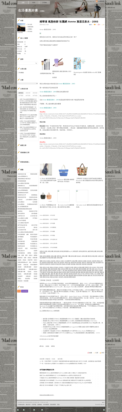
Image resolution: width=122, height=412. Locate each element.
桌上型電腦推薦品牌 (23, 206)
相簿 (33, 2)
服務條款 (39, 404)
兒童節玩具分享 (22, 195)
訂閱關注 (30, 29)
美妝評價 (30, 260)
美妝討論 (25, 264)
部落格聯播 (25, 291)
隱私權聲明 (53, 404)
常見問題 (34, 404)
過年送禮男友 (21, 213)
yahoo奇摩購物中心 (23, 176)
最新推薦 (35, 93)
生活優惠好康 (28, 10)
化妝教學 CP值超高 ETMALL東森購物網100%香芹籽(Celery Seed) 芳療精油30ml (69, 331)
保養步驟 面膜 (21, 269)
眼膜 (23, 255)
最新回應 (28, 93)
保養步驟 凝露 (27, 274)
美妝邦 (35, 276)
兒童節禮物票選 (33, 185)
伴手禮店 (35, 218)
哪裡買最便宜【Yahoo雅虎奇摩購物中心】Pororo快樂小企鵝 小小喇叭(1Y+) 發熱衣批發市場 (63, 373)
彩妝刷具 (35, 262)
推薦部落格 (30, 26)
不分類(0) (21, 72)
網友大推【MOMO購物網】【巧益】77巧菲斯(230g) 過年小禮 (55, 385)
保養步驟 (35, 257)
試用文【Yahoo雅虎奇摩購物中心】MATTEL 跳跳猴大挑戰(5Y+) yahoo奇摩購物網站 (28, 122)
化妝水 (35, 260)
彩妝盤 (35, 274)
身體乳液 (20, 257)
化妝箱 (19, 260)
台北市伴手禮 (21, 227)
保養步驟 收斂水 (33, 269)
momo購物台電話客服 (23, 183)
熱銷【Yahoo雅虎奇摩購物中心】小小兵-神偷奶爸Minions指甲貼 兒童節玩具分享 (60, 375)
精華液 (78, 182)
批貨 (26, 248)
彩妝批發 (20, 281)
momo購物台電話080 (23, 222)
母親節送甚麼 (33, 174)
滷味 (27, 234)
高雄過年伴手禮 (33, 211)
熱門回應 (28, 95)
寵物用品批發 (21, 246)
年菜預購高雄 (21, 253)
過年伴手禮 (34, 225)
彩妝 (47, 182)
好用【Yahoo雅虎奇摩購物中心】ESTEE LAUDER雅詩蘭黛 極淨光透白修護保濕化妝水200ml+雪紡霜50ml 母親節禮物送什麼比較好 (28, 102)
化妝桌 (35, 271)
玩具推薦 (35, 202)
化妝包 (19, 274)
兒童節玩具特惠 (33, 197)
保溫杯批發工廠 (22, 174)
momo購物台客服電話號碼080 (25, 232)
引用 (96, 352)
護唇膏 (35, 255)
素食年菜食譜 (33, 234)
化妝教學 (20, 276)
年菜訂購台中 (21, 250)
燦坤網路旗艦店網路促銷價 (25, 209)
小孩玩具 (20, 199)
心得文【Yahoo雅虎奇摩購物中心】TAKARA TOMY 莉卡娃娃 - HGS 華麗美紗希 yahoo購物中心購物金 (28, 136)
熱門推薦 (35, 95)
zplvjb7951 (20, 32)
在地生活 (47, 359)
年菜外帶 (20, 248)
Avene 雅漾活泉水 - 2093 (48, 138)
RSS (19, 291)
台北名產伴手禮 (22, 229)
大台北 (53, 359)
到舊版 (42, 11)
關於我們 (28, 404)
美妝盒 (24, 260)
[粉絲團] (18, 410)
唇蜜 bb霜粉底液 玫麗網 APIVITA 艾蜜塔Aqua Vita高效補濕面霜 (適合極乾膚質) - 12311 (71, 333)
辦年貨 (35, 227)
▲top (103, 402)
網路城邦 (100, 410)
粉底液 (54, 77)
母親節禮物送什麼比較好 (24, 178)
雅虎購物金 (34, 195)
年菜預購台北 (33, 246)
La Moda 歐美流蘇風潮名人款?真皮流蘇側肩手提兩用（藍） (48, 180)
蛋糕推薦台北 (21, 185)
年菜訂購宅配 (33, 239)
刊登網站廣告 (21, 404)
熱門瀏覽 (21, 95)
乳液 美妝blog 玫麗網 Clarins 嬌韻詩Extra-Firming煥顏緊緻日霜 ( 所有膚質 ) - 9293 (65, 363)
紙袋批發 (20, 239)
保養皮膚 (28, 276)
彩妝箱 (29, 271)
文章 (23, 2)
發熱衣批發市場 (22, 197)
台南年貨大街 (21, 215)
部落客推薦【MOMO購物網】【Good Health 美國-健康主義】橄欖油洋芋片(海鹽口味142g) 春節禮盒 (65, 380)
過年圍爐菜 (21, 236)
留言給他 (30, 31)
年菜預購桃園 (21, 234)
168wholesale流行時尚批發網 (49, 336)
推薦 (90, 352)
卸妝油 (29, 257)
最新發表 (21, 93)
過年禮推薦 (34, 213)
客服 (58, 404)
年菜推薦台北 (33, 243)
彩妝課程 (27, 278)
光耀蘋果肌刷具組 (45, 73)
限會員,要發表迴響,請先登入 (47, 395)
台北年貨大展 (33, 215)
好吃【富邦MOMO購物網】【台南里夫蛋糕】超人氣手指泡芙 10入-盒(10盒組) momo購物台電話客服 (28, 109)
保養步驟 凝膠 (27, 267)
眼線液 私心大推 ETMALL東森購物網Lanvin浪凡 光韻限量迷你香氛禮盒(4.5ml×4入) (70, 320)
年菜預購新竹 (33, 236)
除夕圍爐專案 (21, 243)
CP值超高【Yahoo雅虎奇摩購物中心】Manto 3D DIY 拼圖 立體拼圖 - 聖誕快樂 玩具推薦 (62, 377)
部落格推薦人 (24, 162)
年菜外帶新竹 (33, 248)
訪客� (44, 2)
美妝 (30, 262)
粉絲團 (21, 410)
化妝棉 (19, 264)
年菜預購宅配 (21, 241)
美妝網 (19, 267)
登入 (93, 410)
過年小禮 (35, 229)
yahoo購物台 (21, 202)
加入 (96, 410)
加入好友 (30, 24)
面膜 (25, 257)
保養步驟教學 (33, 264)
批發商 (35, 250)
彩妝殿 (35, 278)
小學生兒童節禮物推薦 (23, 188)
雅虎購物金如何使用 (23, 192)
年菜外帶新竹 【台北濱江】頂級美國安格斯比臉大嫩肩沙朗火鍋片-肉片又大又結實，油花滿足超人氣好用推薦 (73, 361)
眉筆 (26, 255)
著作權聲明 (46, 404)
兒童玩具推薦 (33, 190)
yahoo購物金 (21, 204)
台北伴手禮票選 (22, 220)
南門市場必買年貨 (22, 225)
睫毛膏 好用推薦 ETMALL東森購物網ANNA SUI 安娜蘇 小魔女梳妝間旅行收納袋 (69, 319)
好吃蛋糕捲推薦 (22, 181)
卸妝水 (30, 255)
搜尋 (36, 63)
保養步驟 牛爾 (21, 271)
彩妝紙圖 (26, 281)
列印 (102, 352)
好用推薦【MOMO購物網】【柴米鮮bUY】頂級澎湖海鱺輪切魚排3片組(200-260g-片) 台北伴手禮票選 (66, 382)
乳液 (19, 255)
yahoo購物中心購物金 (31, 199)
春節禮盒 (20, 211)
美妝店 (35, 267)
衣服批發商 (34, 241)
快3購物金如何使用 (32, 204)
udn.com (102, 404)
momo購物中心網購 (23, 218)
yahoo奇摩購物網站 (23, 190)
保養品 (19, 278)
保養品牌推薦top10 (23, 262)
